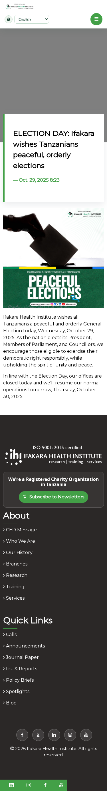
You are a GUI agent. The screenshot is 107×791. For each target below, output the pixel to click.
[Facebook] (22, 735)
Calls (11, 634)
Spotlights (17, 691)
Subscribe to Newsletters (56, 496)
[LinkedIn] (54, 735)
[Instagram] (70, 735)
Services (15, 598)
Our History (19, 552)
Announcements (25, 646)
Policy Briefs (19, 680)
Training (15, 586)
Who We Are (20, 541)
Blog (11, 703)
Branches (16, 564)
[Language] (9, 19)
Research (16, 575)
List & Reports (21, 668)
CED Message (21, 529)
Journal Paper (22, 657)
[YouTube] (86, 735)
